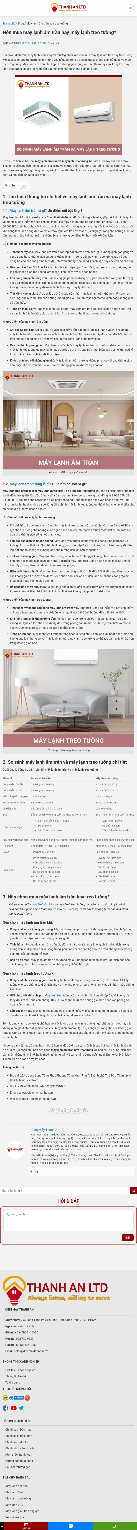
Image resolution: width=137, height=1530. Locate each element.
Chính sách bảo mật (18, 1429)
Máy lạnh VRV (14, 1505)
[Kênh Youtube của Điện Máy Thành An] (14, 1408)
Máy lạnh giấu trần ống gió (22, 1511)
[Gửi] (133, 1190)
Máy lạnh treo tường (18, 1498)
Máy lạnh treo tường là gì (29, 484)
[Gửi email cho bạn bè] (72, 1111)
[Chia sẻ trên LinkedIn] (85, 1111)
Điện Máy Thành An (48, 43)
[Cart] (130, 8)
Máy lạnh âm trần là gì (27, 210)
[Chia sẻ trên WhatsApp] (52, 1111)
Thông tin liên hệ (15, 1376)
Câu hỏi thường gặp (17, 1467)
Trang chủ (9, 23)
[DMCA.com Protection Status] (5, 1397)
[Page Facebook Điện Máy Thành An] (6, 1408)
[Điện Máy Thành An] (68, 8)
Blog (21, 23)
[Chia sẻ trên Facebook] (59, 1111)
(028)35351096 (26, 1345)
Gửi (127, 1237)
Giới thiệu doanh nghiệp (20, 1370)
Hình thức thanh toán (18, 1454)
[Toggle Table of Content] (22, 186)
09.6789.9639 (24, 1338)
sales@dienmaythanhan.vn (31, 1351)
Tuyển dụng (12, 1382)
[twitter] (22, 1408)
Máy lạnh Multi (14, 1492)
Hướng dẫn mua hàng (19, 1461)
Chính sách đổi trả (16, 1442)
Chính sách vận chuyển (20, 1448)
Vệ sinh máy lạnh (16, 1517)
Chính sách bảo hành (18, 1435)
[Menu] (5, 8)
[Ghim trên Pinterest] (78, 1111)
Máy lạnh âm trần (16, 1486)
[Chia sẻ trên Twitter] (65, 1111)
